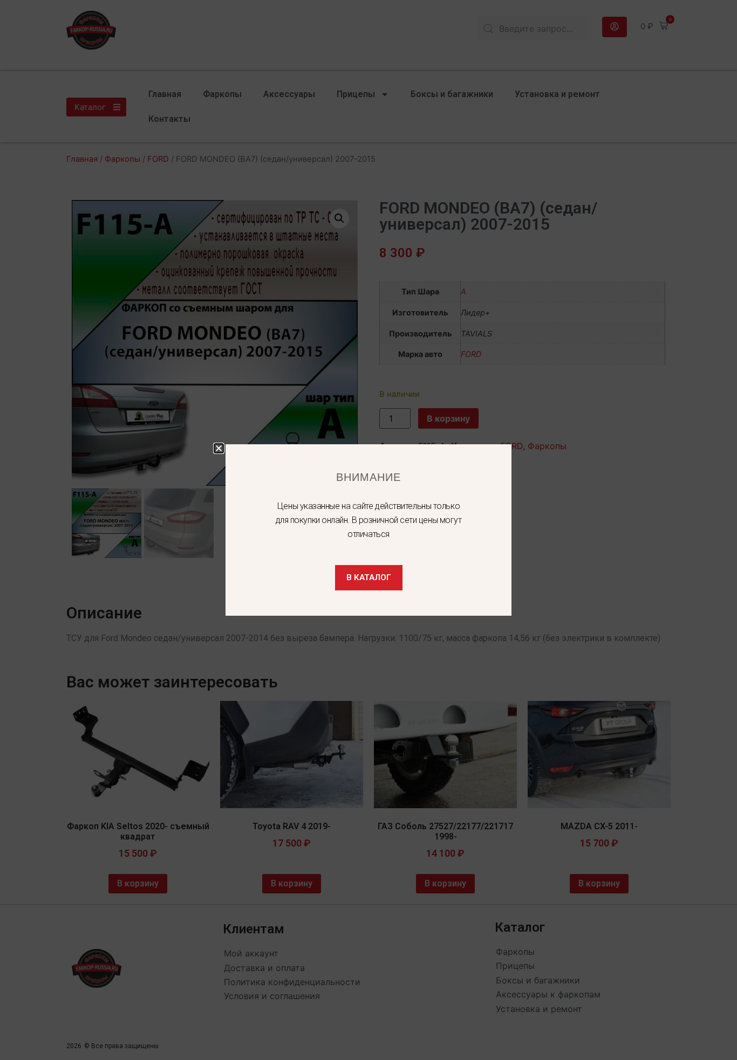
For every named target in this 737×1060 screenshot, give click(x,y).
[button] (219, 448)
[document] (368, 530)
